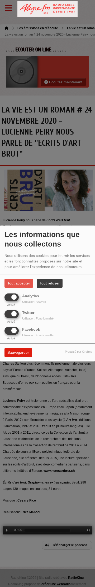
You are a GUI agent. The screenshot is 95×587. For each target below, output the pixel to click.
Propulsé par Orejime (78, 351)
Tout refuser (50, 283)
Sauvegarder (18, 353)
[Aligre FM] (47, 9)
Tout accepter (18, 283)
